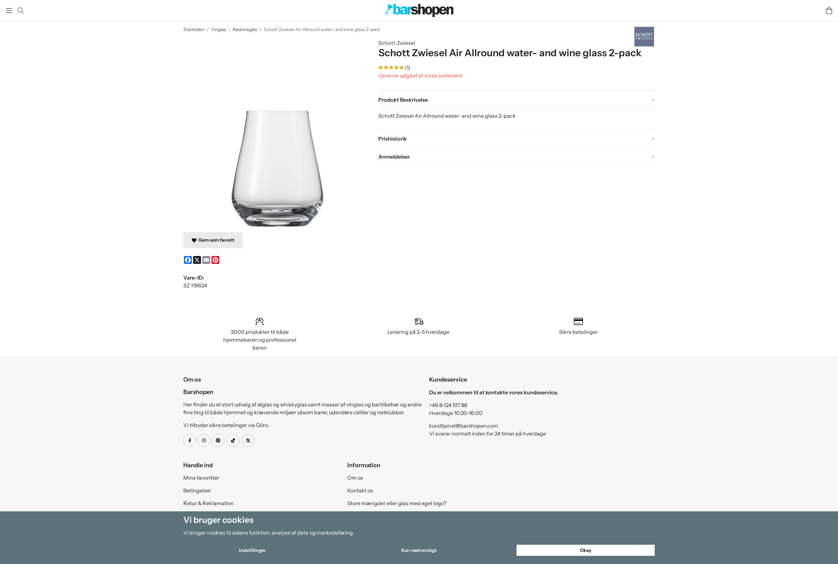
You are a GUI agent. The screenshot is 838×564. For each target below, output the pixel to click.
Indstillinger (252, 550)
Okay (586, 550)
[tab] (516, 100)
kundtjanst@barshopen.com (463, 425)
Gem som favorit (215, 240)
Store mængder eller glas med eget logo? (396, 503)
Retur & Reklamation (208, 503)
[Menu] (9, 10)
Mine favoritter (201, 477)
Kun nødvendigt (419, 550)
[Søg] (20, 10)
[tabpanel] (516, 119)
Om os (355, 477)
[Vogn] (829, 10)
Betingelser (197, 490)
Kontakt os (360, 490)
